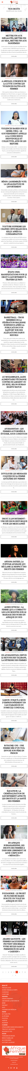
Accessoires (6, 1040)
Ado (3, 1007)
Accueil (12, 11)
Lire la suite (14, 56)
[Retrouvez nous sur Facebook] (8, 1068)
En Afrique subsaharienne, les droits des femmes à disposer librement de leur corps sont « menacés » (14, 849)
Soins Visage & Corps (9, 990)
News (4, 1011)
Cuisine (4, 1025)
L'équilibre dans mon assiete (12, 1027)
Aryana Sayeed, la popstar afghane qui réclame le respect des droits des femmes (14, 565)
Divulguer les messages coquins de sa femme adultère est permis (14, 476)
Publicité (14, 1062)
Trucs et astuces (8, 1029)
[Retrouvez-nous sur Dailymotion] (19, 1068)
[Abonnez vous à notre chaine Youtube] (16, 1068)
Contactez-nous (14, 1064)
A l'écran (5, 1016)
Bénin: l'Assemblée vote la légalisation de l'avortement (14, 184)
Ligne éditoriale (14, 1060)
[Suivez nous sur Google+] (11, 1068)
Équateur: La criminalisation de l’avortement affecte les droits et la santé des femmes (14, 796)
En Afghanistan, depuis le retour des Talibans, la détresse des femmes (14, 657)
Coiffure (5, 994)
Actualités (6, 1014)
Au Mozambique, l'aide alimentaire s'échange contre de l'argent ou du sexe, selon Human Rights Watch (14, 381)
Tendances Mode (8, 1035)
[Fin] (15, 975)
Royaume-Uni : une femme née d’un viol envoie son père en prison (14, 749)
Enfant (5, 1005)
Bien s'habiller (7, 1038)
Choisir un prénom (9, 1009)
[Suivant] (13, 975)
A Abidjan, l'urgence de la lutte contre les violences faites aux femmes (14, 85)
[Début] (3, 972)
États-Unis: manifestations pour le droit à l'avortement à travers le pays (14, 276)
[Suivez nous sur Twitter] (14, 1068)
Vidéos (4, 1020)
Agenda (5, 1022)
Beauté (4, 985)
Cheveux (5, 992)
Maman (5, 996)
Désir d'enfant (7, 998)
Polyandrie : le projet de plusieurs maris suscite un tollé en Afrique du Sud (14, 897)
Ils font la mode (8, 1042)
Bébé (3, 1003)
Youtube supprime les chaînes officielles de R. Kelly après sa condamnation (14, 230)
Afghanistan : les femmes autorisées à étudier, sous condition (14, 431)
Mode (4, 1033)
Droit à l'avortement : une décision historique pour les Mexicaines (14, 521)
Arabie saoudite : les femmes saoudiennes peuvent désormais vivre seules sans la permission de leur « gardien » (14, 945)
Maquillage (6, 987)
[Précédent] (5, 972)
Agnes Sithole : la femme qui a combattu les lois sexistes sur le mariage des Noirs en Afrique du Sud (14, 612)
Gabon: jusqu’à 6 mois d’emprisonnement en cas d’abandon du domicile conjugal (14, 704)
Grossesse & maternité (10, 1001)
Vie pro (16, 11)
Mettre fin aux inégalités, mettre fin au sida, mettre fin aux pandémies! (14, 39)
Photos (5, 1018)
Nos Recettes (7, 1031)
